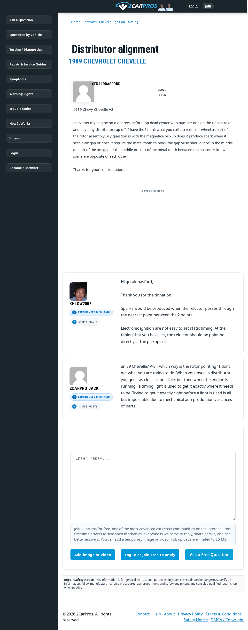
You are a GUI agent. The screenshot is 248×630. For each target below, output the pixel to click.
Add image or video (92, 554)
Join (208, 6)
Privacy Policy (190, 614)
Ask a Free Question (209, 554)
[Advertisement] (153, 229)
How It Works (20, 123)
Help (157, 614)
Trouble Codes (20, 108)
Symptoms (17, 79)
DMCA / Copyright (227, 619)
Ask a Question (21, 20)
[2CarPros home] (119, 6)
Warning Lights (21, 94)
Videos (14, 138)
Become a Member (24, 168)
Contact (142, 614)
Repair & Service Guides (27, 64)
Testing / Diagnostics (25, 49)
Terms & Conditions (224, 614)
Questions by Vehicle (25, 34)
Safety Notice (196, 619)
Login (193, 6)
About (169, 614)
